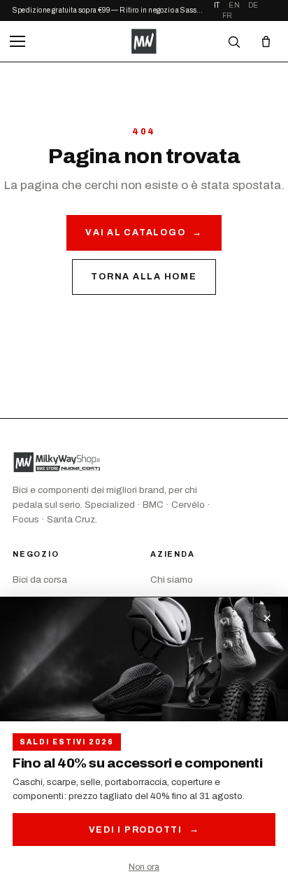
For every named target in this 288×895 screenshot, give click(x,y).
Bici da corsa (40, 579)
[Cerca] (233, 41)
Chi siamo (171, 579)
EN (234, 5)
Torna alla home (143, 277)
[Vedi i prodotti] (144, 659)
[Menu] (17, 41)
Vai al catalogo (144, 232)
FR (227, 16)
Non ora (144, 867)
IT (217, 5)
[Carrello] (265, 41)
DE (253, 5)
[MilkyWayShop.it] (144, 41)
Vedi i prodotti (144, 829)
